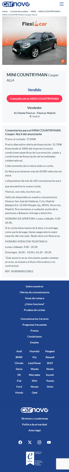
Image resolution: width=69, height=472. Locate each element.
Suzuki (50, 374)
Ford (19, 386)
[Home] (16, 4)
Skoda (50, 368)
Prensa (34, 330)
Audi (19, 351)
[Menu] (61, 4)
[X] (30, 442)
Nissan (34, 386)
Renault (50, 357)
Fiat (19, 380)
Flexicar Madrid (46, 112)
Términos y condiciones (34, 418)
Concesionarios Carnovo (35, 318)
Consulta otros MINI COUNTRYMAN (34, 98)
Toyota (50, 380)
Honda (19, 392)
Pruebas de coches (34, 309)
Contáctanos (34, 336)
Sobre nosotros (34, 286)
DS (19, 374)
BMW (19, 357)
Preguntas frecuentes (34, 324)
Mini (34, 380)
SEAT (50, 363)
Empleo (34, 342)
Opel (34, 392)
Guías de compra (34, 298)
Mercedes (34, 374)
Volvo (50, 386)
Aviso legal (35, 430)
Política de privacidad (34, 424)
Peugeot (50, 351)
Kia (34, 357)
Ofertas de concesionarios (34, 292)
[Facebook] (20, 442)
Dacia (19, 368)
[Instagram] (39, 442)
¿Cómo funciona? (34, 304)
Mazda (34, 368)
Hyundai (34, 351)
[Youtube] (49, 442)
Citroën (19, 363)
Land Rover (34, 363)
